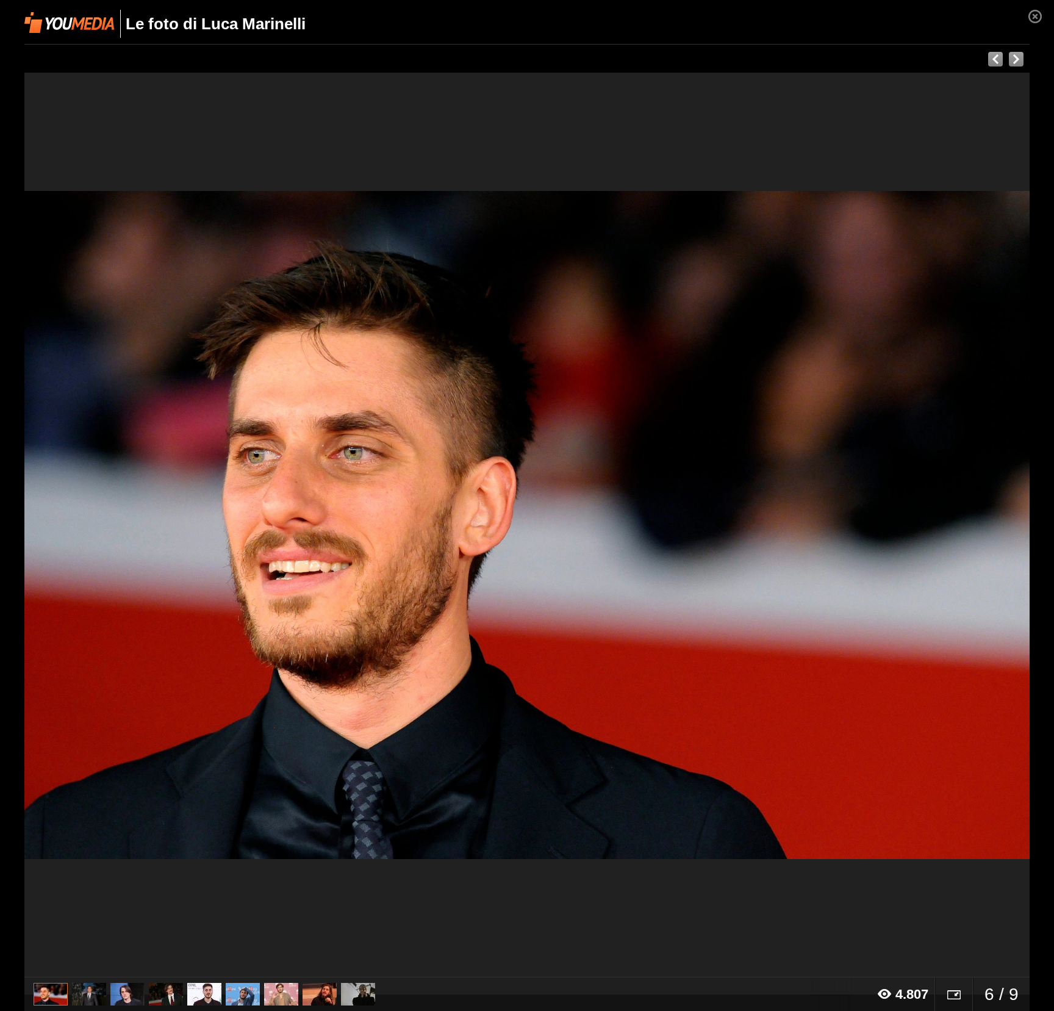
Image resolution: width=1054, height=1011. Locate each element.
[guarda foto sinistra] (125, 525)
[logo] (69, 22)
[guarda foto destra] (628, 525)
